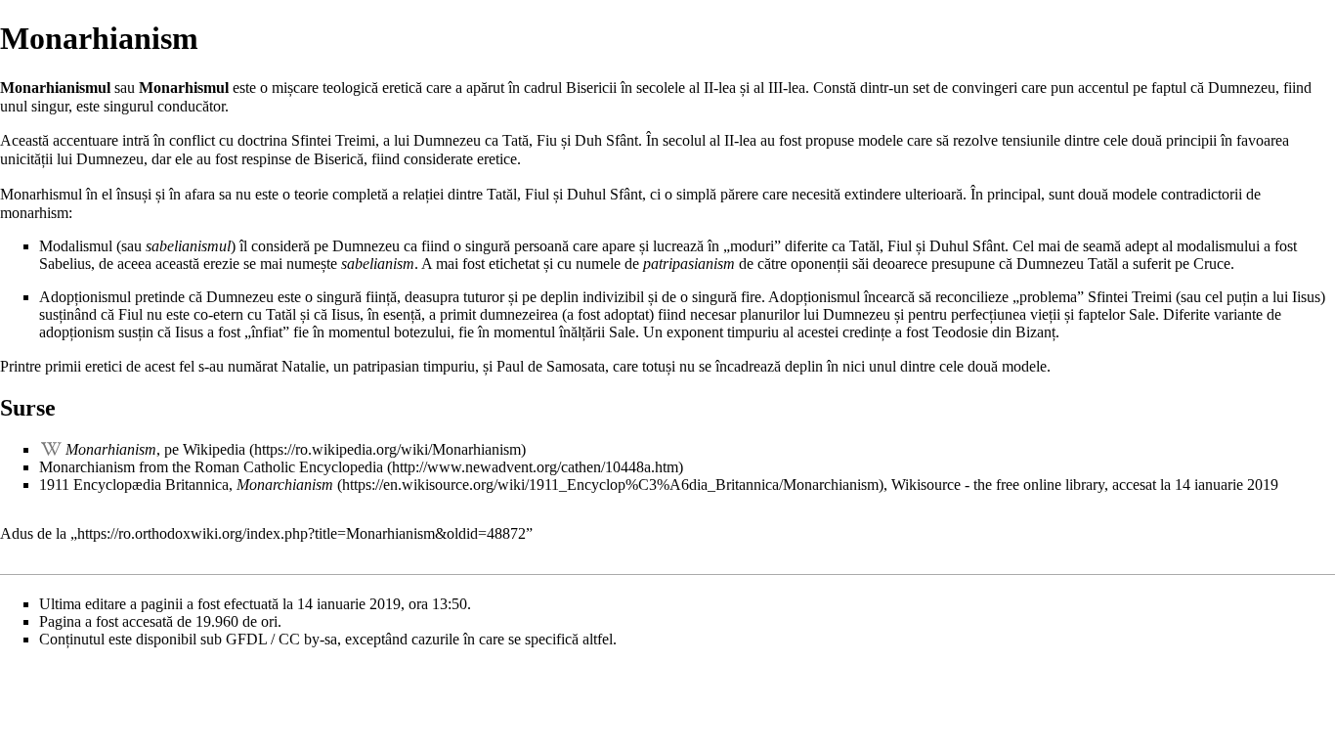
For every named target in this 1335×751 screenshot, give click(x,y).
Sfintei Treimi (333, 140)
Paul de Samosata (550, 366)
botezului (422, 332)
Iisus (1306, 296)
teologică (350, 87)
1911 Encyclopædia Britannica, (186, 484)
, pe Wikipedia (155, 449)
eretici (103, 366)
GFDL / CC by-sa (281, 639)
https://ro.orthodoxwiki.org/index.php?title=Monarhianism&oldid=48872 (301, 533)
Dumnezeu (1241, 87)
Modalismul (75, 246)
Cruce (1211, 263)
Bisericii (591, 87)
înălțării (582, 332)
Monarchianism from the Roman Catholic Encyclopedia (211, 467)
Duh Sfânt (606, 140)
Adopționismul (85, 296)
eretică (402, 87)
